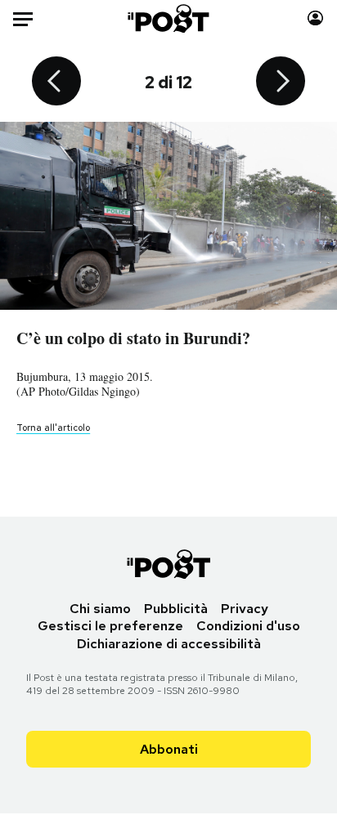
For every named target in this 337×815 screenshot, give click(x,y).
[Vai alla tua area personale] (315, 18)
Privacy (244, 608)
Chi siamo (100, 608)
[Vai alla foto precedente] (56, 82)
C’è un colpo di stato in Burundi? (133, 338)
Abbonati (169, 749)
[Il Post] (169, 18)
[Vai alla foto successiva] (280, 82)
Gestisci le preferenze (110, 625)
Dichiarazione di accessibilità (169, 643)
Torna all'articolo (53, 427)
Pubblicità (176, 608)
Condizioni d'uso (248, 625)
